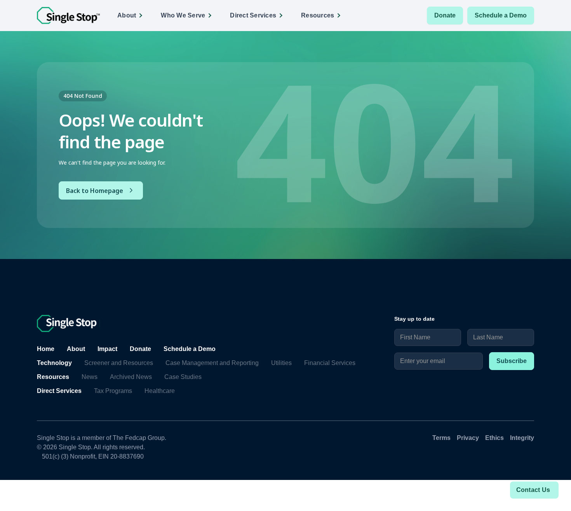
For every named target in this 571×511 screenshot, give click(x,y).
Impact (107, 349)
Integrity (522, 438)
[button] (132, 15)
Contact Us (533, 490)
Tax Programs (113, 391)
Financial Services (329, 363)
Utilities (281, 363)
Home (45, 349)
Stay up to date (414, 319)
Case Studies (183, 377)
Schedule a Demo (501, 15)
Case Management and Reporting (212, 363)
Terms (441, 438)
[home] (68, 15)
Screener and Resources (118, 363)
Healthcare (159, 391)
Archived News (131, 377)
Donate (445, 15)
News (89, 377)
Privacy (468, 438)
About (76, 349)
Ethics (494, 438)
